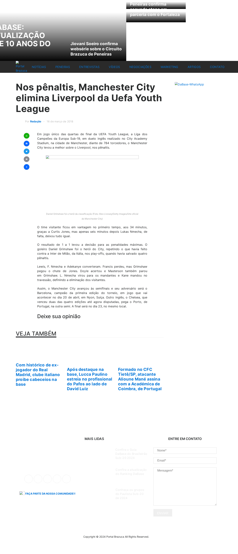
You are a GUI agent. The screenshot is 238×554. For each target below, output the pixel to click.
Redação (35, 121)
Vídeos (114, 67)
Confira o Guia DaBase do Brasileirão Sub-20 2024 (131, 454)
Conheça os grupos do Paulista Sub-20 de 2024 (129, 494)
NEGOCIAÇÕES (140, 67)
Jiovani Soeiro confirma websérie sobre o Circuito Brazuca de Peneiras (96, 48)
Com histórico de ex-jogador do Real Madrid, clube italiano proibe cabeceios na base (38, 375)
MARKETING (169, 67)
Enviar (162, 513)
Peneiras (62, 67)
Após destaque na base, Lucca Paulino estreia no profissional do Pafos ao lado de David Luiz (89, 379)
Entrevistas (89, 67)
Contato (217, 67)
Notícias (39, 67)
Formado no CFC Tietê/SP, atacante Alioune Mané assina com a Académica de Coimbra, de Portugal (140, 379)
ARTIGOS (194, 67)
